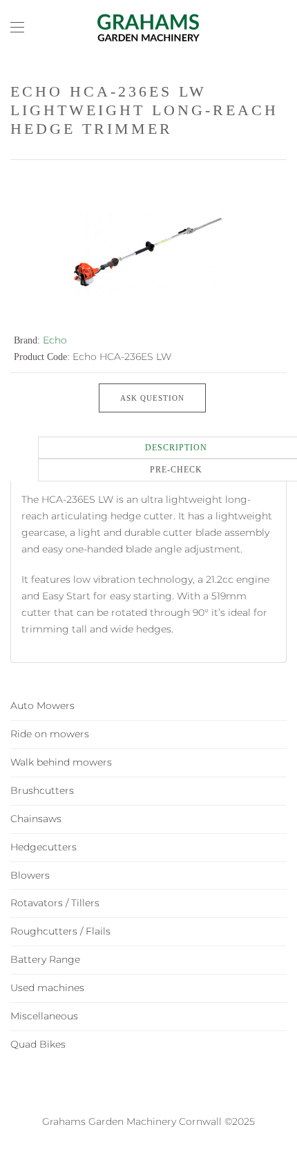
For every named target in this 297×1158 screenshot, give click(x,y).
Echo (55, 340)
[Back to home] (148, 27)
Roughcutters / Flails (60, 931)
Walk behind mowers (61, 762)
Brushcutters (42, 790)
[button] (17, 27)
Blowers (30, 875)
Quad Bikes (38, 1044)
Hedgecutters (43, 847)
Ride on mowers (49, 734)
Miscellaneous (44, 1016)
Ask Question (152, 398)
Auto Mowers (42, 705)
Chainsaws (35, 818)
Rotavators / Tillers (54, 903)
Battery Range (45, 959)
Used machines (47, 987)
